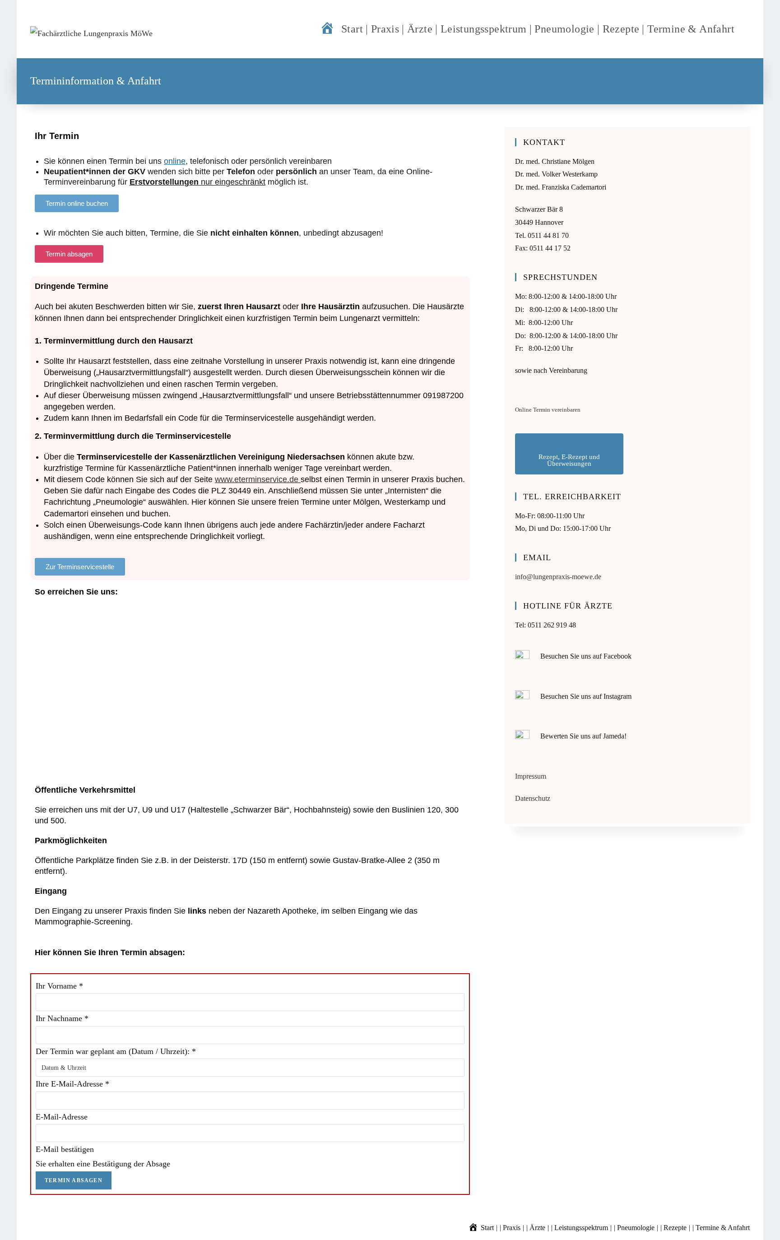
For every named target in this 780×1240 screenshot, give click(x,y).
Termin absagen (73, 1180)
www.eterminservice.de (256, 479)
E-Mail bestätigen (65, 1149)
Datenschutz (532, 798)
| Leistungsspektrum (579, 1227)
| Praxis (510, 1227)
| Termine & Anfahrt (721, 1227)
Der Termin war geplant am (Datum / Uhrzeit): (116, 1051)
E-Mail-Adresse (62, 1116)
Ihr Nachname (62, 1018)
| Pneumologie (634, 1227)
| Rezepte (673, 1227)
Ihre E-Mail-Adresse (72, 1083)
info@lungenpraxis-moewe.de (558, 577)
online (175, 161)
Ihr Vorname (59, 985)
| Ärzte (535, 1227)
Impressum (530, 776)
